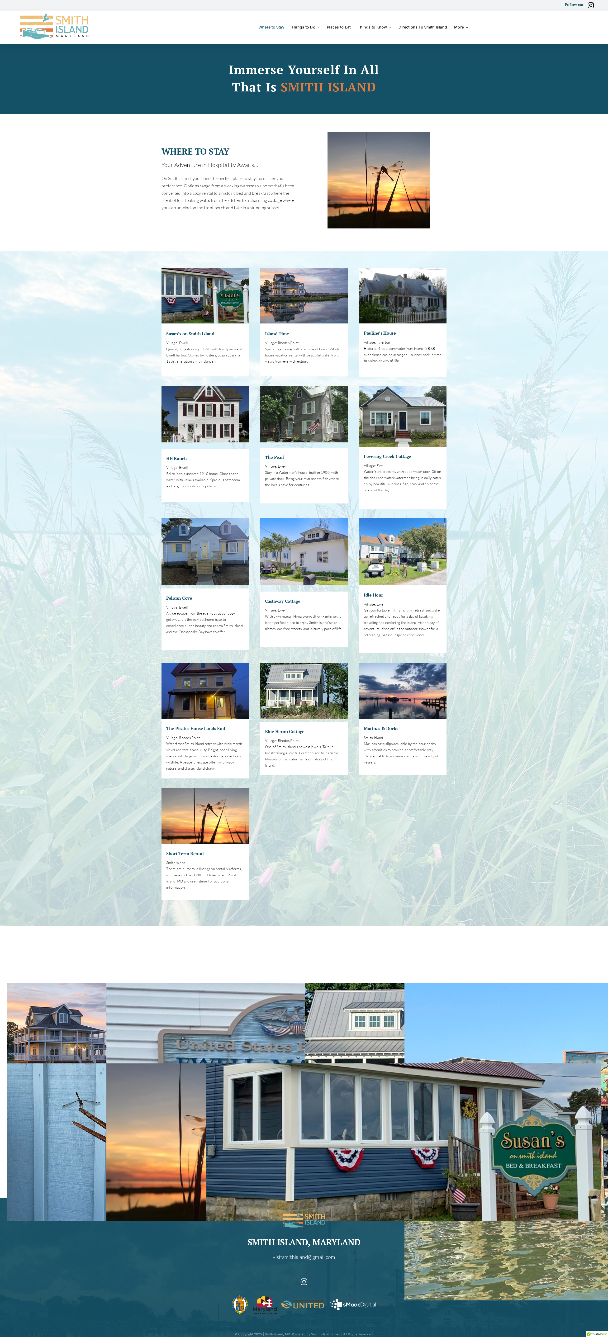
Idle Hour (373, 595)
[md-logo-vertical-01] (265, 1296)
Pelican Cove (179, 598)
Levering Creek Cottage (387, 456)
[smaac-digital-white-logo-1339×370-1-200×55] (352, 1300)
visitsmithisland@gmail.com (304, 1257)
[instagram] (591, 5)
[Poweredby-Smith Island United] (302, 1302)
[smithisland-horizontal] (55, 14)
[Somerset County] (240, 1296)
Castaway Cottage (282, 601)
